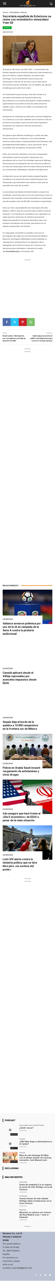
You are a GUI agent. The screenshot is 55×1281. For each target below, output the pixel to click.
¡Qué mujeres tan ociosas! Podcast (31, 1125)
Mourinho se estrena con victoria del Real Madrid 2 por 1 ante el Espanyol (35, 1214)
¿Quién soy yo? (26, 1128)
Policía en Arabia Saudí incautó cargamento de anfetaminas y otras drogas (21, 771)
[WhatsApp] (31, 322)
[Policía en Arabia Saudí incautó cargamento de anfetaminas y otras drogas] (27, 751)
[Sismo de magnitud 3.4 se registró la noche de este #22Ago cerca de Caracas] (10, 1186)
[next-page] (8, 875)
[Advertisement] (27, 289)
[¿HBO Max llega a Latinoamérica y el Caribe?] (10, 1143)
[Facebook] (7, 322)
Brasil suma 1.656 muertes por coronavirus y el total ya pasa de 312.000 (14, 338)
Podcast (22, 1139)
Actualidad (14, 12)
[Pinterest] (23, 322)
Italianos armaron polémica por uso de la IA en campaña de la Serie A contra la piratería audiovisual (22, 628)
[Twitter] (15, 322)
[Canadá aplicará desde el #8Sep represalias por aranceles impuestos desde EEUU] (27, 656)
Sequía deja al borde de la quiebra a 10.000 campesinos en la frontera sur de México (20, 725)
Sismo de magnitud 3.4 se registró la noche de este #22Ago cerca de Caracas (35, 1187)
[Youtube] (50, 1275)
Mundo (24, 12)
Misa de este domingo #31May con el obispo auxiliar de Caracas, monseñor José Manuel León (35, 1157)
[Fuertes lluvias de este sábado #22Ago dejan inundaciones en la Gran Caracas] (10, 1200)
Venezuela (23, 1182)
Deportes (22, 1209)
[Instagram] (40, 1275)
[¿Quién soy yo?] (10, 1130)
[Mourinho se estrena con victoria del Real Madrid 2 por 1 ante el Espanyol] (10, 1214)
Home (5, 12)
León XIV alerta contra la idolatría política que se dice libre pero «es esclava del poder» (20, 864)
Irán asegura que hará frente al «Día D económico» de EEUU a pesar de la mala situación (21, 817)
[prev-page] (4, 875)
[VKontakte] (45, 1275)
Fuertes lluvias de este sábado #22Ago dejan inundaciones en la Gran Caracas (35, 1200)
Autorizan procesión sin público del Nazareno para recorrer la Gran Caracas (41, 338)
